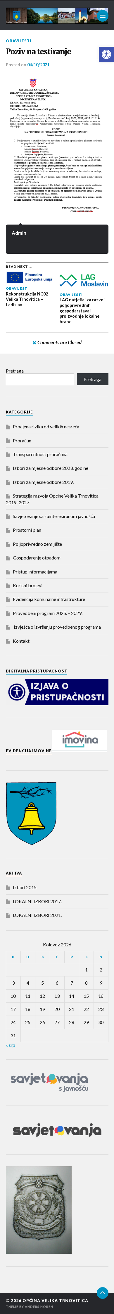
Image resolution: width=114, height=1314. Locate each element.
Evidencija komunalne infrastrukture (49, 599)
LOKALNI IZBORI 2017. (37, 901)
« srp (10, 1045)
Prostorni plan (27, 530)
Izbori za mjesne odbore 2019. (43, 482)
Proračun (22, 440)
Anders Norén (39, 1306)
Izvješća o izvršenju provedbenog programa (57, 627)
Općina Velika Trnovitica (55, 1300)
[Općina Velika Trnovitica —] (57, 16)
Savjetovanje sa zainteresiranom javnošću (54, 516)
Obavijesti (18, 41)
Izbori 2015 (25, 887)
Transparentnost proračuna (40, 454)
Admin (19, 233)
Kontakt (21, 641)
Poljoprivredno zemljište (37, 544)
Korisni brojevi (27, 585)
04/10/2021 (38, 64)
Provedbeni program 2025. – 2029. (47, 613)
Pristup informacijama (35, 571)
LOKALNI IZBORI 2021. (37, 915)
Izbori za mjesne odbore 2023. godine (50, 468)
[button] (106, 54)
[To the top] (102, 1293)
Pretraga (15, 370)
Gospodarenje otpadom (37, 557)
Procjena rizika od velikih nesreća (46, 426)
